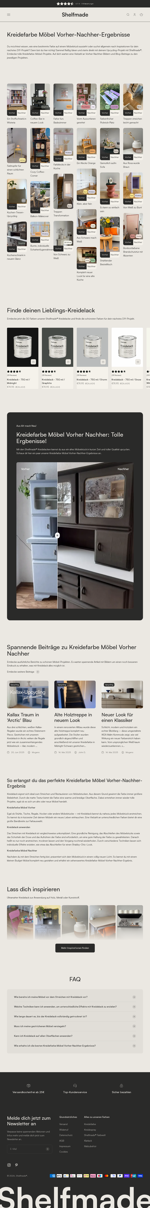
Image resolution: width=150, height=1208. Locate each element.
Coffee (45, 204)
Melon (38, 234)
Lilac (93, 107)
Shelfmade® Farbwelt (95, 1135)
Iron (23, 200)
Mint (107, 107)
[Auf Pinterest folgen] (16, 1165)
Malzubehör (90, 1146)
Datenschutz (66, 1135)
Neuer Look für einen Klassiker (117, 717)
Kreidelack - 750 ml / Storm (92, 379)
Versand (63, 1124)
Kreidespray (90, 1129)
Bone (69, 206)
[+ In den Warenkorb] (33, 361)
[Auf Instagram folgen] (9, 1165)
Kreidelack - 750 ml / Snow (126, 379)
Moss (93, 260)
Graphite (21, 243)
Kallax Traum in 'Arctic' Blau (23, 717)
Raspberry (86, 107)
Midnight (44, 160)
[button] (14, 373)
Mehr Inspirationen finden (75, 947)
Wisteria (45, 234)
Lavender (114, 107)
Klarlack (88, 1140)
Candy (138, 236)
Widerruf (63, 1129)
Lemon (22, 160)
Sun (85, 192)
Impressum (64, 1146)
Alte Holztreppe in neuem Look (73, 717)
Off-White (67, 242)
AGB (61, 1140)
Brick (116, 195)
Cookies (63, 1151)
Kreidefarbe (90, 1124)
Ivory (93, 226)
